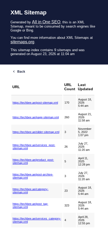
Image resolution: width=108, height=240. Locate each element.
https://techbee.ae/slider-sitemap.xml (36, 132)
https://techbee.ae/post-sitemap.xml (35, 102)
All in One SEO (46, 22)
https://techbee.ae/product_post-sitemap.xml (33, 161)
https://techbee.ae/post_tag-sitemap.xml (30, 205)
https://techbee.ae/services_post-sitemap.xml (34, 146)
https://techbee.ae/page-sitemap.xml (36, 117)
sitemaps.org (22, 42)
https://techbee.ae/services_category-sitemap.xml (37, 220)
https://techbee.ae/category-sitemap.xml (30, 191)
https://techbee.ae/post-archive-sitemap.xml (33, 176)
